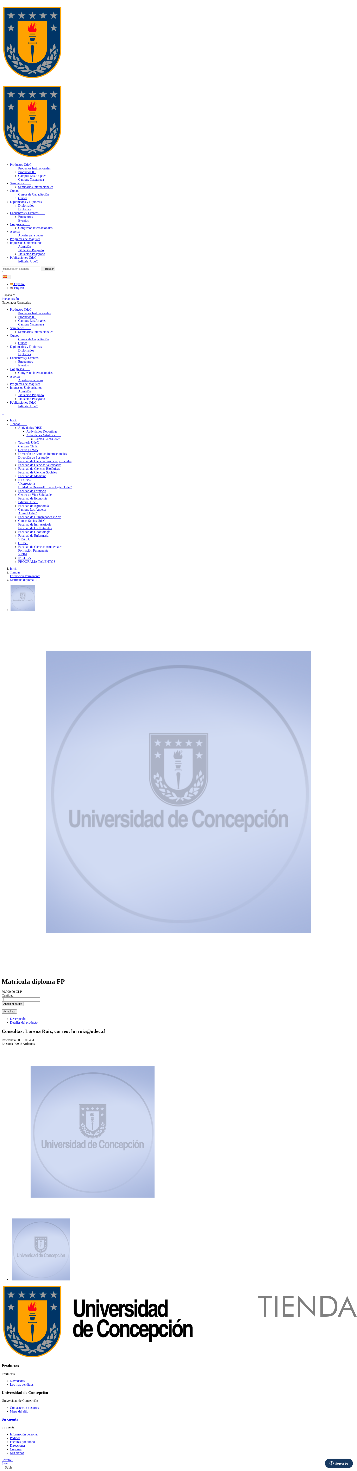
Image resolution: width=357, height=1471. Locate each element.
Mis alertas (17, 1453)
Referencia (9, 1040)
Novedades (17, 1381)
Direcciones (17, 1445)
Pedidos (15, 1438)
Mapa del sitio (19, 1411)
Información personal (24, 1434)
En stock (7, 1043)
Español (19, 284)
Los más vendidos (21, 1384)
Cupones (15, 1449)
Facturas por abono (22, 1442)
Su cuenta (10, 1419)
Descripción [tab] (18, 1018)
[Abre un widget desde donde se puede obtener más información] (339, 1464)
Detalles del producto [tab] (24, 1022)
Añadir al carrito (12, 1003)
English (18, 288)
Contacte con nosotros (24, 1407)
